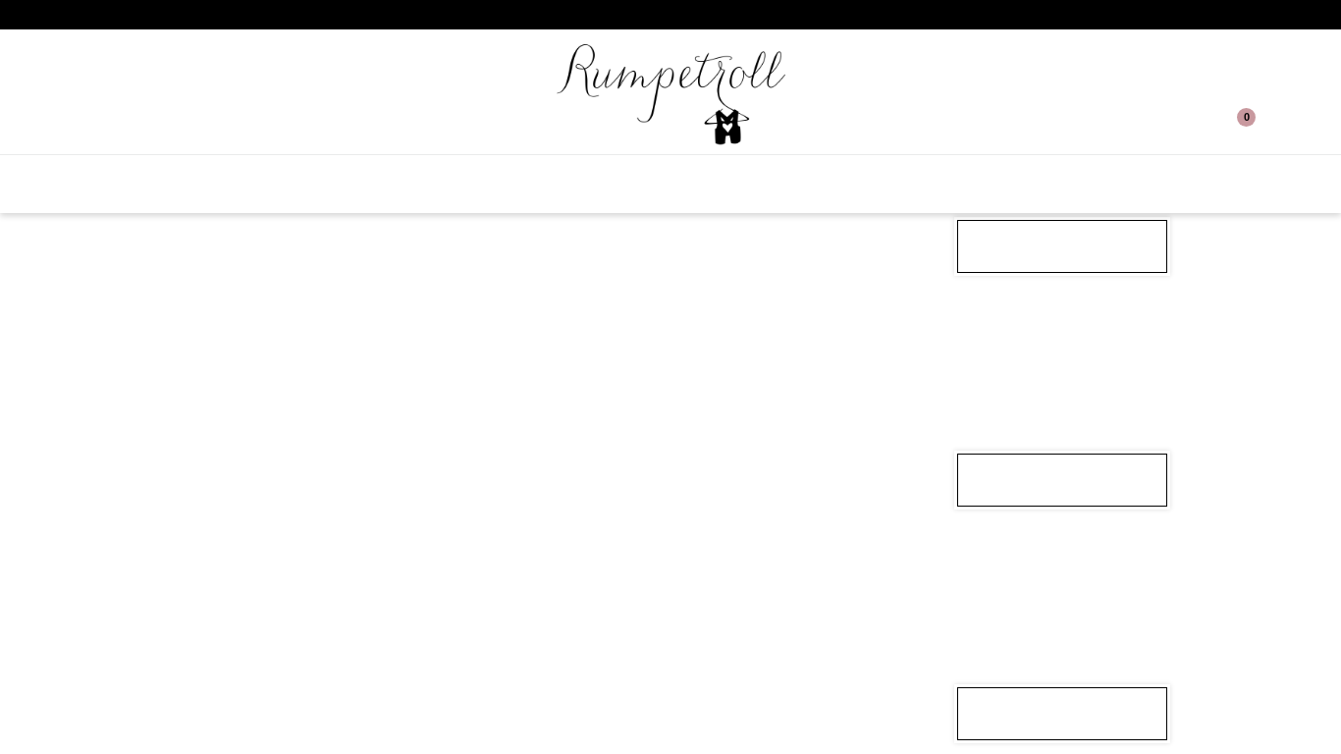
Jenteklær (527, 183)
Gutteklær (650, 183)
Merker (1116, 183)
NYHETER (303, 183)
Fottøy (758, 183)
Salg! (217, 183)
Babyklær (409, 183)
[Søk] (109, 124)
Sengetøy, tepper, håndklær (937, 183)
